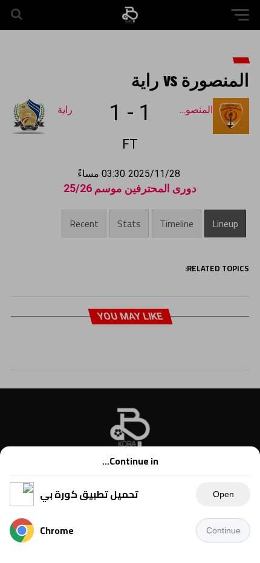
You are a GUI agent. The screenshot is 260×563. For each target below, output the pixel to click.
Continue (223, 530)
